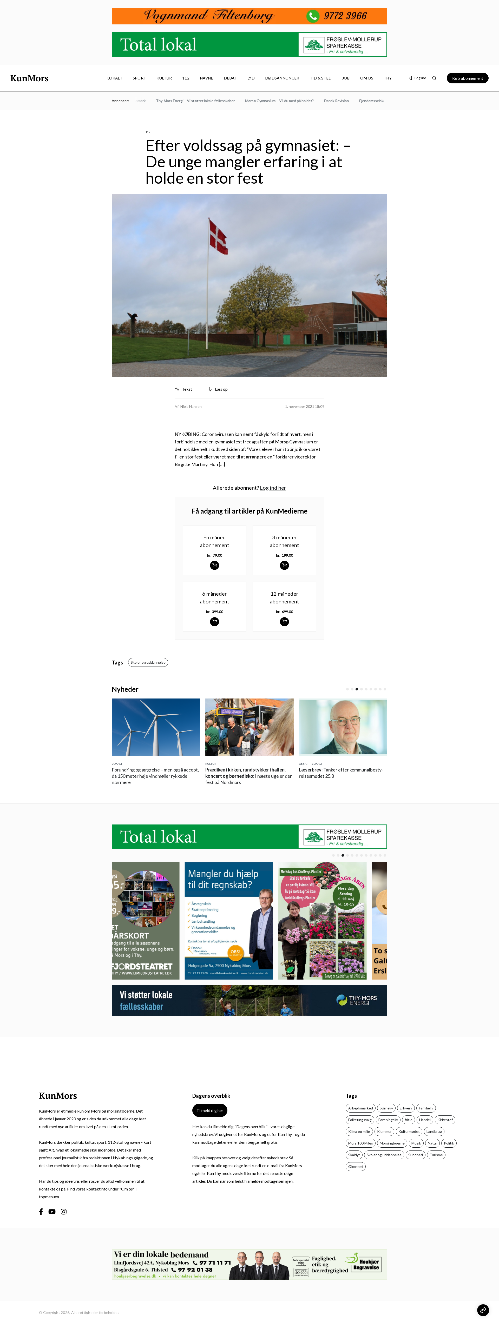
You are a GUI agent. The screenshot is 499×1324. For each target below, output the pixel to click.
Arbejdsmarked (360, 1108)
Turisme (436, 1155)
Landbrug (434, 1131)
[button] (347, 689)
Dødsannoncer (282, 78)
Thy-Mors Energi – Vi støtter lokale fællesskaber (175, 100)
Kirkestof (445, 1119)
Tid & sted (321, 78)
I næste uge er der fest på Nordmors (248, 776)
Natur (432, 1143)
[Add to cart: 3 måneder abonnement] (284, 565)
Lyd (251, 78)
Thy (388, 78)
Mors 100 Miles (360, 1143)
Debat (230, 78)
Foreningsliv (388, 1119)
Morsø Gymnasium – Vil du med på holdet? (259, 100)
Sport (139, 78)
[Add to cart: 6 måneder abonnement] (214, 621)
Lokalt (114, 78)
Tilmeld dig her (209, 1110)
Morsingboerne (392, 1143)
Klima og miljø (359, 1131)
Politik (449, 1143)
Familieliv (426, 1108)
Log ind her (273, 487)
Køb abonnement (467, 78)
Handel (425, 1119)
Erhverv (406, 1108)
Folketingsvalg (360, 1119)
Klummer (384, 1131)
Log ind (420, 78)
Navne (206, 78)
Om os (366, 78)
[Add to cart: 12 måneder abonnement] (284, 621)
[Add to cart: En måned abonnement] (214, 565)
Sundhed (415, 1155)
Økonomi (355, 1166)
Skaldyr (354, 1155)
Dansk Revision (316, 100)
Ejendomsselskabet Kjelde (360, 100)
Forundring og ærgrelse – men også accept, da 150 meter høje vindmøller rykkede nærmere (155, 776)
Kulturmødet (409, 1131)
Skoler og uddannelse (148, 662)
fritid (408, 1119)
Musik (416, 1143)
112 (185, 78)
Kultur (164, 78)
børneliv (386, 1108)
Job (346, 78)
